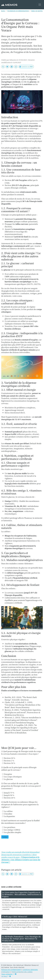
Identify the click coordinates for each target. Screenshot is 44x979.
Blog (3, 11)
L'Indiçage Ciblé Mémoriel (14, 917)
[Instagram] (16, 66)
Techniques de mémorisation (18, 11)
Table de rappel (37, 11)
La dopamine (9, 816)
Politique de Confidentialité (11, 970)
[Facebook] (7, 66)
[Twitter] (3, 66)
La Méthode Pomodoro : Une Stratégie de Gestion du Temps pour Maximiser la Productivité (21, 939)
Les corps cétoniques (13, 776)
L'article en (27, 66)
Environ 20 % (9, 758)
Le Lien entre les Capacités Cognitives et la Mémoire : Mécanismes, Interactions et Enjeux (21, 894)
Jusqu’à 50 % (9, 795)
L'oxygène (8, 774)
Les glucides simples (12, 832)
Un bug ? (4, 976)
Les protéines (9, 827)
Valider (5, 837)
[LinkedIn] (11, 66)
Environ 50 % (9, 763)
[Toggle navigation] (40, 5)
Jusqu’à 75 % (9, 792)
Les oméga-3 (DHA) (12, 830)
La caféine (8, 811)
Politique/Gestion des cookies (22, 972)
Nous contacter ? (7, 974)
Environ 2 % (9, 760)
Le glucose (8, 779)
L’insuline (8, 814)
